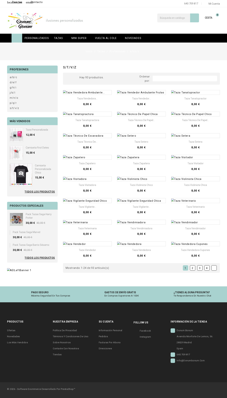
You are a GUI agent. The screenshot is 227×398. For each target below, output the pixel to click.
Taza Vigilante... (87, 206)
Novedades (13, 336)
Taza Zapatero (87, 163)
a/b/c (13, 77)
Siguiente (214, 268)
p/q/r (13, 103)
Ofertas (11, 330)
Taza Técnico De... (87, 141)
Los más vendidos (17, 342)
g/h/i (13, 87)
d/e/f (13, 82)
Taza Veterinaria (87, 228)
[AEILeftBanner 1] (19, 270)
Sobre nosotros (62, 342)
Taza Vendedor (87, 250)
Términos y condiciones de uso (70, 336)
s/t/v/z (14, 108)
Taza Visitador (195, 163)
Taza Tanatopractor (195, 98)
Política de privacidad (65, 330)
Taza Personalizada (37, 129)
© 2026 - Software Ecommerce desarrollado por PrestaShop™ (41, 389)
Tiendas (14, 2)
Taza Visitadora (87, 185)
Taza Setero (141, 141)
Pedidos (103, 336)
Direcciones (105, 348)
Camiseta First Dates (37, 147)
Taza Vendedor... (141, 98)
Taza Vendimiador (195, 228)
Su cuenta (106, 321)
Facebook (145, 330)
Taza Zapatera (141, 163)
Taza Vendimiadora (141, 228)
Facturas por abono (110, 342)
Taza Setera (195, 141)
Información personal (110, 330)
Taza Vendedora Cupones (195, 250)
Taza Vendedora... (87, 98)
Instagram (145, 336)
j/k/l (12, 92)
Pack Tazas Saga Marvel (26, 232)
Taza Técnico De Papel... (141, 120)
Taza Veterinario (195, 206)
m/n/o (14, 97)
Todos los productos (40, 191)
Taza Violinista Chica (195, 185)
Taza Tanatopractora (87, 120)
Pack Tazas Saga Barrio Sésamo (31, 244)
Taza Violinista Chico (141, 185)
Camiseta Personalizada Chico (43, 169)
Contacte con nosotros (66, 348)
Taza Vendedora (141, 250)
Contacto (34, 2)
